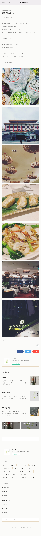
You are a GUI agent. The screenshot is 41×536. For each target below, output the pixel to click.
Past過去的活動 (24, 2)
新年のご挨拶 (6, 392)
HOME (3, 2)
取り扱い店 (33, 465)
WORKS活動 (12, 2)
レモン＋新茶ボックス (10, 471)
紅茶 (5, 478)
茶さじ (5, 465)
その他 (29, 468)
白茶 (30, 471)
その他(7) (4, 340)
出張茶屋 (7, 468)
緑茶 (24, 478)
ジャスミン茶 (14, 478)
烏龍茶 (31, 478)
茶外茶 (31, 474)
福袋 (15, 474)
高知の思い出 (6, 408)
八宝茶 (23, 474)
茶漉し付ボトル (19, 468)
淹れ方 (22, 471)
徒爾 (13, 465)
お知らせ (6, 474)
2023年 (4, 377)
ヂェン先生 (22, 465)
